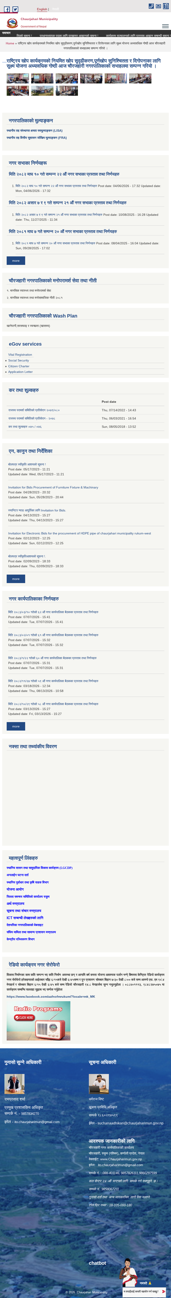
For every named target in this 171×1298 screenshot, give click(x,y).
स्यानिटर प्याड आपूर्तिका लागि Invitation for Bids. (37, 510)
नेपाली (55, 9)
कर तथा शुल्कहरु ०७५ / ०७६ (25, 426)
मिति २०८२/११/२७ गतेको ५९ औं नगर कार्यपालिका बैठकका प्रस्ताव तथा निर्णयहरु (53, 681)
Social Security (18, 360)
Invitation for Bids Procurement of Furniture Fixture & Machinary (53, 487)
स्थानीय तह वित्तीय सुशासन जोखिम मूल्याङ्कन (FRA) (37, 137)
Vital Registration (20, 354)
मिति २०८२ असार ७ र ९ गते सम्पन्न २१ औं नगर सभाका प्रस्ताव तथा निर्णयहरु (67, 202)
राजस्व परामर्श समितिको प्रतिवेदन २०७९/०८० (34, 410)
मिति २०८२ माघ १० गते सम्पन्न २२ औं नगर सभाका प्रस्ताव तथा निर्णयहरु (64, 174)
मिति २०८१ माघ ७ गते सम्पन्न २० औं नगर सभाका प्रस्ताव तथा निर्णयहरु (63, 231)
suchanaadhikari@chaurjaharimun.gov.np (130, 1123)
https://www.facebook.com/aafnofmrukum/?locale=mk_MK (51, 996)
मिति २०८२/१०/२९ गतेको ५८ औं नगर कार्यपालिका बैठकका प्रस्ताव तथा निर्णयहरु (53, 704)
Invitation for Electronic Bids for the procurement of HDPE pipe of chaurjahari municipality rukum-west (79, 533)
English (42, 9)
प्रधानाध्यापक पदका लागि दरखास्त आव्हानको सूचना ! (55, 35)
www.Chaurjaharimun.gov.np (121, 1159)
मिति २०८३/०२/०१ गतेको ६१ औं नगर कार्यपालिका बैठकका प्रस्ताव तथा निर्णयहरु (53, 635)
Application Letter (20, 372)
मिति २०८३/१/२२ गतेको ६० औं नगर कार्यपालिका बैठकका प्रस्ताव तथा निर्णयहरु (52, 658)
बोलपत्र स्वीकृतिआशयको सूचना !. (27, 556)
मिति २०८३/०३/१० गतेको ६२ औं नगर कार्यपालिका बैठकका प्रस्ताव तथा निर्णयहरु (53, 612)
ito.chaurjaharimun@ (29, 1122)
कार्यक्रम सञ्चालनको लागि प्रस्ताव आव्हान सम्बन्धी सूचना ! (125, 35)
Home (10, 43)
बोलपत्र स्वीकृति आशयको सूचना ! (27, 464)
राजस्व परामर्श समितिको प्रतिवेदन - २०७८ (31, 418)
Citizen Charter (18, 366)
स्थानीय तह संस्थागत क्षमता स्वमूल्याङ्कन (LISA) (35, 130)
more (16, 260)
